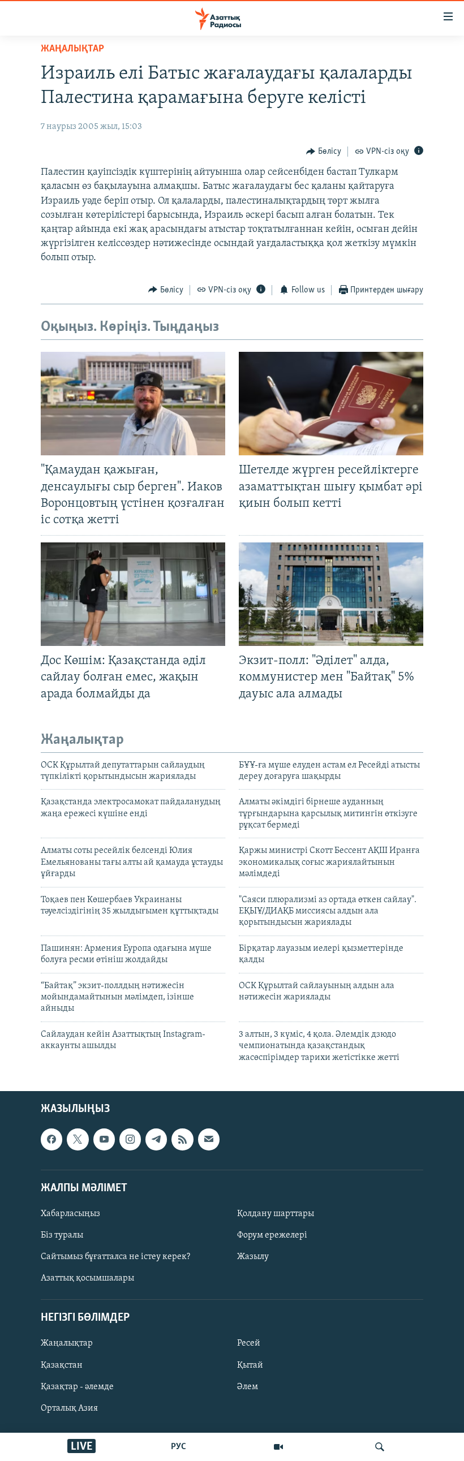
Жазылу (253, 1256)
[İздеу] (380, 1447)
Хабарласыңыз (70, 1213)
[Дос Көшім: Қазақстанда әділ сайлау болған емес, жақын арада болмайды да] (133, 594)
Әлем (247, 1386)
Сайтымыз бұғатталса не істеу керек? (115, 1256)
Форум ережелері (272, 1235)
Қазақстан (62, 1364)
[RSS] (182, 1139)
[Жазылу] (209, 1139)
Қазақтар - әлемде (77, 1386)
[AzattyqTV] (278, 1447)
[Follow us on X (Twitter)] (77, 1139)
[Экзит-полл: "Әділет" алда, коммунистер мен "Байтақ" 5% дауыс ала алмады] (331, 594)
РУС (178, 1446)
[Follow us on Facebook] (51, 1139)
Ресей (248, 1343)
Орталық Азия (69, 1408)
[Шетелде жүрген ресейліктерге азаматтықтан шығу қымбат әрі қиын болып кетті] (331, 403)
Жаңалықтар (67, 1343)
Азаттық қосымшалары (87, 1278)
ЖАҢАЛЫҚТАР (72, 49)
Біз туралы (62, 1235)
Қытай (250, 1364)
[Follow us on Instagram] (130, 1139)
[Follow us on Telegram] (156, 1139)
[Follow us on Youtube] (104, 1139)
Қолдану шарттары (275, 1213)
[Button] (323, 151)
